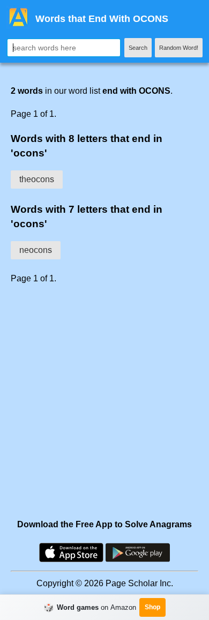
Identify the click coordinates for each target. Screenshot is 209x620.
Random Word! (178, 47)
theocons (36, 179)
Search (138, 47)
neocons (35, 250)
